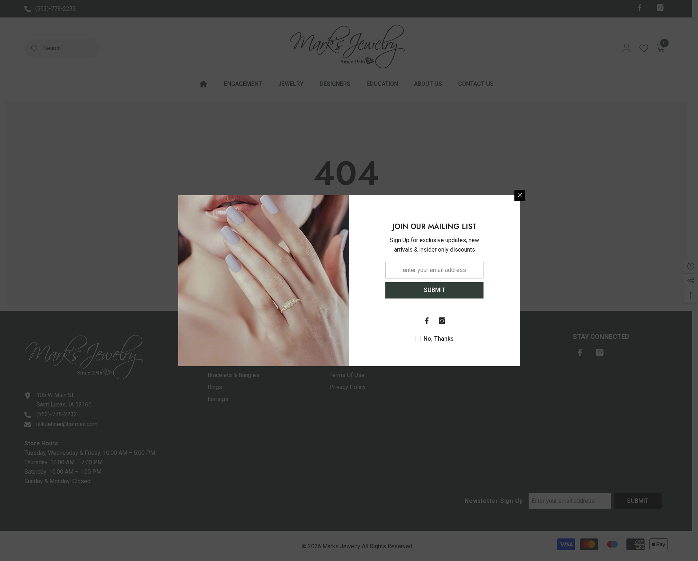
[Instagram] (442, 320)
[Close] (519, 195)
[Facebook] (426, 320)
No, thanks (439, 338)
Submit (434, 289)
